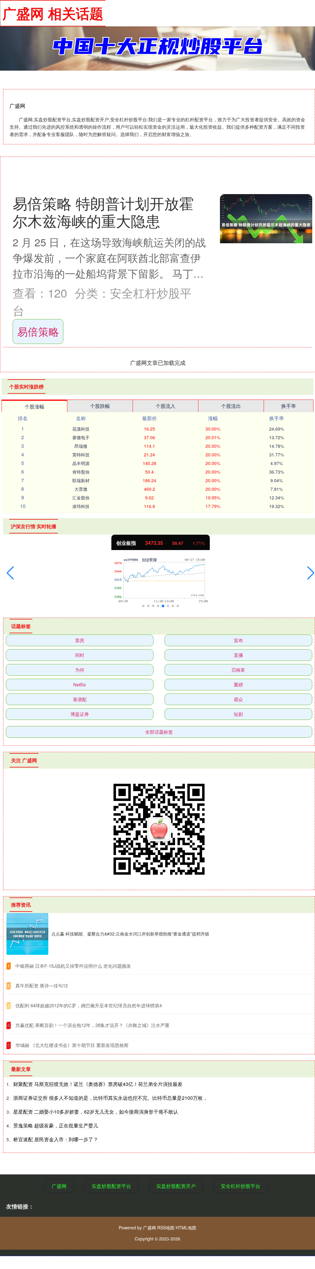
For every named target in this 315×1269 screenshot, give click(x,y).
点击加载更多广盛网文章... (158, 362)
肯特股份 (81, 472)
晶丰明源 (81, 463)
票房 (79, 640)
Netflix (79, 684)
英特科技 (81, 454)
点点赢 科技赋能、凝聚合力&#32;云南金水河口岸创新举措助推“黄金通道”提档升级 (130, 934)
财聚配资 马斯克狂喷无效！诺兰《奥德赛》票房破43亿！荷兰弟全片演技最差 (97, 1083)
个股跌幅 (100, 405)
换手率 (288, 405)
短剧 (238, 714)
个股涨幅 (34, 406)
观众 (238, 699)
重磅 (238, 684)
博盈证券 (79, 714)
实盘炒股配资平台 (111, 1185)
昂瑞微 (80, 446)
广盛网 (59, 1185)
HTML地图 (186, 1227)
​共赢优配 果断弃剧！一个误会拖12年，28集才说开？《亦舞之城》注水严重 (92, 1025)
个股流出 (231, 405)
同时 (79, 655)
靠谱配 (80, 699)
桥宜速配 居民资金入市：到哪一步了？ (55, 1139)
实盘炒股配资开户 (176, 1185)
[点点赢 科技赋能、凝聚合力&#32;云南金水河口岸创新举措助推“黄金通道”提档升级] (27, 934)
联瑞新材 (81, 480)
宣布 (238, 640)
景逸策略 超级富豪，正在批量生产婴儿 (55, 1125)
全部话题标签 (159, 731)
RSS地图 (165, 1227)
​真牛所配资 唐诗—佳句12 (41, 985)
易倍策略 (38, 331)
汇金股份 (81, 497)
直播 (238, 655)
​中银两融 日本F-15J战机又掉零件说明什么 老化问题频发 (73, 965)
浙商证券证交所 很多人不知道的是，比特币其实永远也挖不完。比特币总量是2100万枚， (110, 1097)
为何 (79, 669)
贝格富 (238, 669)
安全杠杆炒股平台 (240, 1185)
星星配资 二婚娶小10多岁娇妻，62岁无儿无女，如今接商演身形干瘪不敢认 (95, 1111)
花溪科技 (81, 429)
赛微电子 (81, 437)
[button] (10, 573)
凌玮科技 (81, 506)
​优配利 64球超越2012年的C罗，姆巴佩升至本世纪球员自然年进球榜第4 (88, 1005)
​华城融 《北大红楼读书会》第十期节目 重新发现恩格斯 (72, 1045)
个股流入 (165, 405)
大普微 (80, 489)
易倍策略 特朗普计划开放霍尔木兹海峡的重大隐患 (103, 211)
